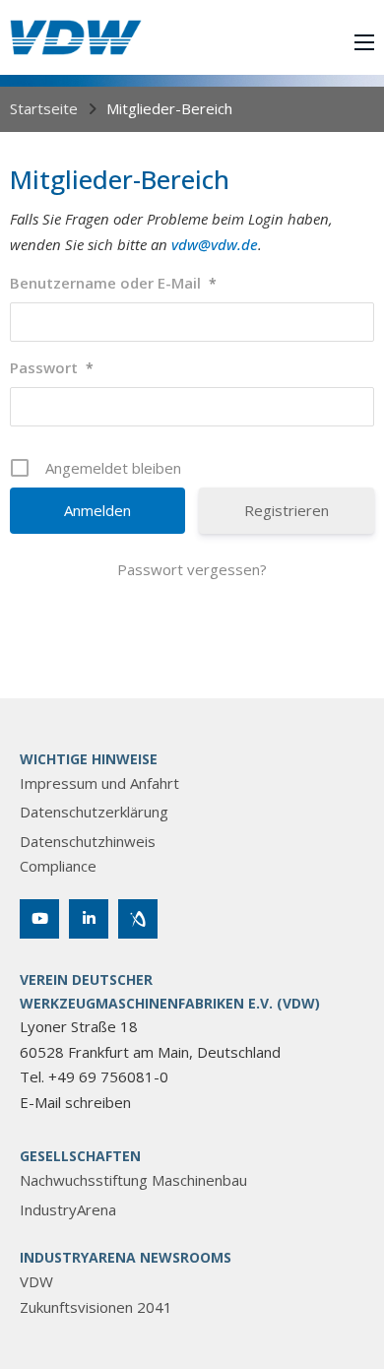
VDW (36, 1281)
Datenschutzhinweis (88, 841)
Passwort (52, 367)
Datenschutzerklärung (94, 811)
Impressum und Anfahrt (99, 783)
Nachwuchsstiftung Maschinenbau (133, 1180)
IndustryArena (68, 1209)
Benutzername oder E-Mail (113, 283)
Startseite (44, 108)
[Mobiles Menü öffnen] (364, 42)
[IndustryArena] (138, 919)
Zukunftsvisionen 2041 (96, 1307)
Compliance (58, 866)
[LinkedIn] (88, 919)
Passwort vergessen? (192, 569)
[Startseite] (76, 37)
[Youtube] (39, 919)
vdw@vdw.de (214, 244)
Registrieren (286, 510)
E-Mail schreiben (75, 1102)
